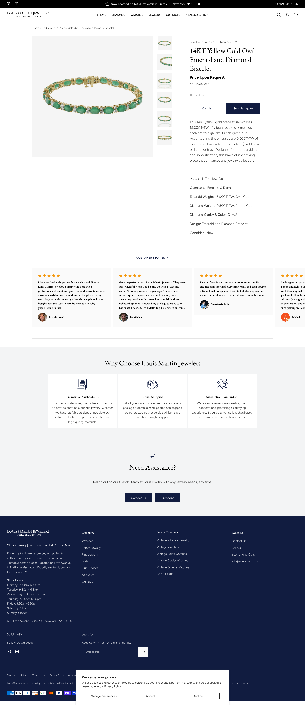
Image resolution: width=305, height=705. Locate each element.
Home (36, 27)
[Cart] (296, 15)
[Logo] (28, 15)
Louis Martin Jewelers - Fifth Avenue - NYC (214, 42)
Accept (150, 696)
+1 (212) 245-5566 (285, 4)
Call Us (206, 108)
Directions (167, 498)
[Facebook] (16, 4)
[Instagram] (9, 4)
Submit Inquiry (243, 108)
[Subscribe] (143, 652)
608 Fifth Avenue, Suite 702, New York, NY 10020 (39, 621)
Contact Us (138, 498)
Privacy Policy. (113, 686)
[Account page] (287, 15)
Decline (198, 696)
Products (47, 27)
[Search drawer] (279, 15)
